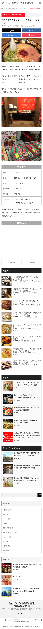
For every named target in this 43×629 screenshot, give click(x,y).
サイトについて (24, 620)
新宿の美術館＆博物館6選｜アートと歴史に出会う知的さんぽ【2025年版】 (27, 467)
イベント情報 (6, 519)
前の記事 (12, 262)
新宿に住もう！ (8, 546)
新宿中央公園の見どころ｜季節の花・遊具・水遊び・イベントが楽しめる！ (26, 454)
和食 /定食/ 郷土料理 (25, 365)
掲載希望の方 (17, 620)
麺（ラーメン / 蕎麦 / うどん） (16, 26)
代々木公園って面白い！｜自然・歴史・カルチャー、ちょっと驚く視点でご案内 (27, 590)
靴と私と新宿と (18, 576)
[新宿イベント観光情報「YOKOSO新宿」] (18, 3)
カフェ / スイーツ (24, 293)
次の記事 (32, 262)
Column (5, 523)
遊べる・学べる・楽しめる (10, 532)
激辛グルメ (36, 26)
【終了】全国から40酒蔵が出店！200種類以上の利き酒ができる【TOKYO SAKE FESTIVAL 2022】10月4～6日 (27, 435)
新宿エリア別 (7, 510)
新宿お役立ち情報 (8, 528)
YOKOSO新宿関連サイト (35, 620)
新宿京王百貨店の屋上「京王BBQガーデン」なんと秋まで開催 (27, 421)
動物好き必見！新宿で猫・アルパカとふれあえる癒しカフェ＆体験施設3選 (26, 479)
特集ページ (6, 514)
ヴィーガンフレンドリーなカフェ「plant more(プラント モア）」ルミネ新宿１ (27, 384)
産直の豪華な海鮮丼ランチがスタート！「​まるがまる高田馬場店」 (26, 409)
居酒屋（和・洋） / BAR (26, 281)
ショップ (5, 541)
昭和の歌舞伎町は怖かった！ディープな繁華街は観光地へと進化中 (27, 566)
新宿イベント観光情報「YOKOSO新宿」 (21, 604)
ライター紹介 (9, 620)
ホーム (3, 620)
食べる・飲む (28, 26)
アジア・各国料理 (34, 293)
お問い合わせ (17, 621)
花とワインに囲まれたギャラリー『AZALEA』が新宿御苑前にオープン (26, 396)
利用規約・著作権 (25, 621)
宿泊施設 (6, 550)
